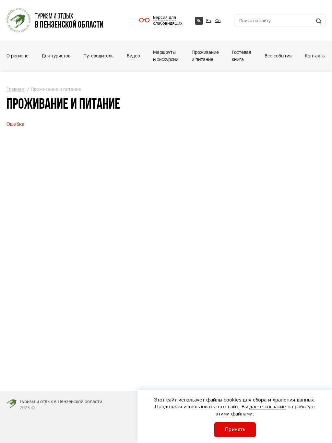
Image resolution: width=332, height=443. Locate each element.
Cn (218, 20)
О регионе (17, 56)
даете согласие (267, 406)
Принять (235, 429)
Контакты (315, 56)
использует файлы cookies (209, 400)
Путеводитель (98, 56)
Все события (278, 56)
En (208, 20)
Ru (199, 20)
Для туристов (56, 56)
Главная (15, 89)
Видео (133, 56)
